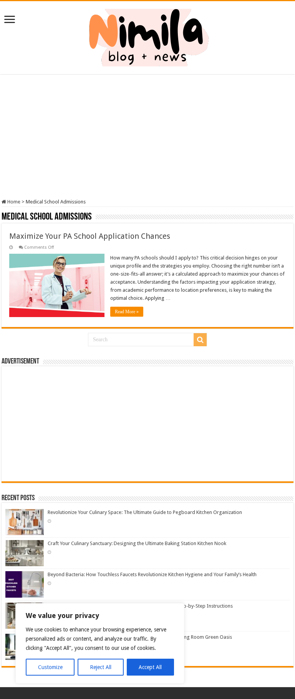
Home (13, 202)
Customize (50, 667)
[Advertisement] (147, 137)
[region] (99, 643)
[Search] (200, 339)
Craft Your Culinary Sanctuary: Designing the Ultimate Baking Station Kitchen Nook (137, 543)
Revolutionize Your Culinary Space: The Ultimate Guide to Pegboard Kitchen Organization (145, 512)
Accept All (150, 667)
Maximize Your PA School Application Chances (89, 236)
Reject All (100, 667)
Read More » (127, 311)
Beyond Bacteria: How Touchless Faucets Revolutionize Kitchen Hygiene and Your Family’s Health (152, 574)
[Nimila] (147, 36)
